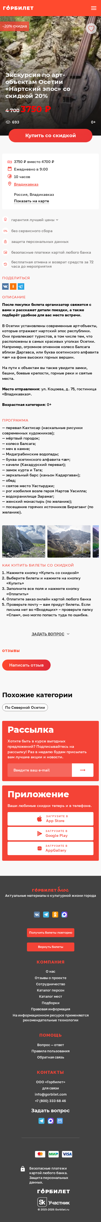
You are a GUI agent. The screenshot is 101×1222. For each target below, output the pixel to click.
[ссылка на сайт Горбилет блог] (50, 890)
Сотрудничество (50, 984)
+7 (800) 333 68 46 (50, 1101)
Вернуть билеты (50, 947)
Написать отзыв (26, 665)
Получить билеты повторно (50, 932)
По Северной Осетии (25, 707)
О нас (50, 971)
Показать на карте (31, 201)
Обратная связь (50, 1057)
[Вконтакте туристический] (37, 915)
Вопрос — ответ (50, 1045)
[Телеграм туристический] (46, 915)
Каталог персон (50, 990)
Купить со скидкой (50, 136)
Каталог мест (50, 996)
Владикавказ (26, 184)
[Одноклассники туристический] (55, 915)
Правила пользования (50, 1051)
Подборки (51, 1003)
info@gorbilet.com (51, 1094)
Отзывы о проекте (51, 978)
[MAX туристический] (64, 915)
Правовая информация (50, 1009)
